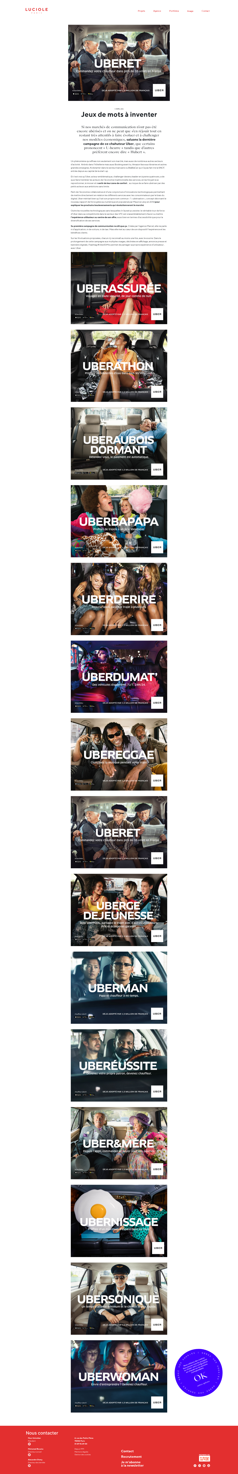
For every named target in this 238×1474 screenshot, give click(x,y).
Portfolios (174, 11)
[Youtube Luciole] (208, 1465)
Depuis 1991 (79, 1449)
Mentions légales (81, 1452)
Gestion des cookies (83, 1455)
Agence (157, 11)
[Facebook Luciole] (195, 1465)
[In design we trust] (204, 1458)
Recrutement (131, 1456)
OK (200, 1377)
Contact (206, 11)
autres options (203, 1383)
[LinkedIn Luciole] (204, 1465)
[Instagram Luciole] (199, 1465)
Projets (141, 11)
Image (190, 11)
